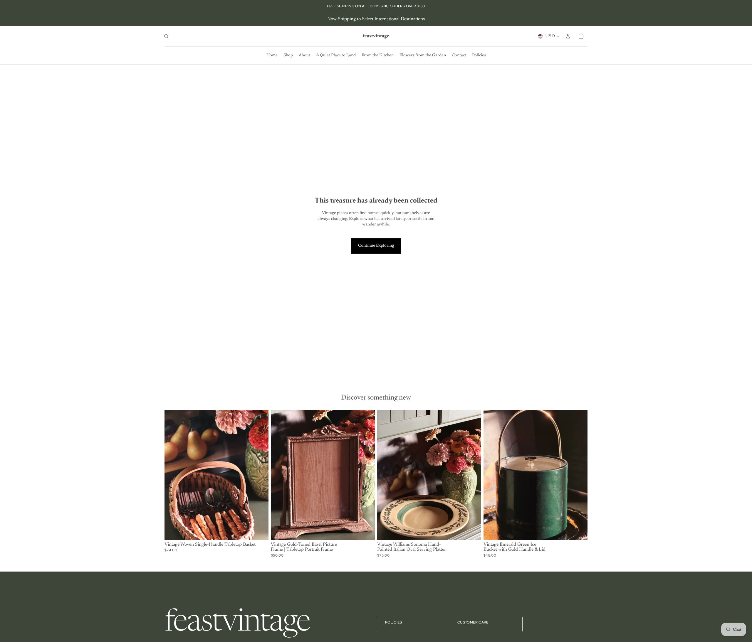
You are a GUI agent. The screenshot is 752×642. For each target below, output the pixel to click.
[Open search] (166, 36)
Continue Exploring (376, 246)
